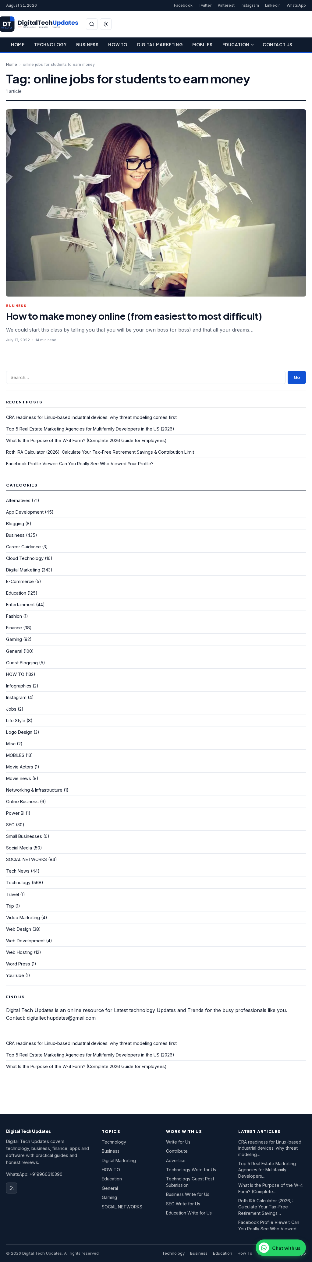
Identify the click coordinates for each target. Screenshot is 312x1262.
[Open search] (92, 24)
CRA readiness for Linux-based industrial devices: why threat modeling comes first (91, 417)
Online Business (22, 801)
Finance (14, 627)
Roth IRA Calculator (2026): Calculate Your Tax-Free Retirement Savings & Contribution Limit (100, 452)
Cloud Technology (25, 558)
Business (87, 44)
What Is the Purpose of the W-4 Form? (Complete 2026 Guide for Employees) (86, 440)
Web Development (25, 940)
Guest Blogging (22, 662)
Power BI (15, 813)
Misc (11, 743)
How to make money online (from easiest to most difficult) (134, 316)
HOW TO (15, 674)
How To (117, 44)
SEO (10, 824)
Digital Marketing (160, 44)
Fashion (14, 616)
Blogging (15, 523)
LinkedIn (273, 5)
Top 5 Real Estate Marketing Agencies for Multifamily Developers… (267, 1170)
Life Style (15, 720)
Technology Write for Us (191, 1169)
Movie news (18, 778)
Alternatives (18, 500)
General (14, 651)
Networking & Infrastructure (34, 790)
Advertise (176, 1160)
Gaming (14, 639)
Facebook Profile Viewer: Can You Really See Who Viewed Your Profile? (80, 463)
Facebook (183, 5)
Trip (10, 906)
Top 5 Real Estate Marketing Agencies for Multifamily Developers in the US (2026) (90, 428)
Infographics (18, 685)
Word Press (18, 963)
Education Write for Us (189, 1212)
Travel (12, 894)
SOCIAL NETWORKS (26, 859)
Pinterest (226, 5)
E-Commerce (20, 581)
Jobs (11, 709)
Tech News (18, 871)
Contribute (177, 1151)
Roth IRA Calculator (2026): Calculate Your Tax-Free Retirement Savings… (265, 1207)
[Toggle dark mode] (106, 24)
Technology (50, 44)
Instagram (250, 5)
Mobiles (202, 44)
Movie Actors (19, 766)
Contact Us (277, 44)
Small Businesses (24, 836)
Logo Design (19, 732)
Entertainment (20, 604)
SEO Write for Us (183, 1203)
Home (17, 44)
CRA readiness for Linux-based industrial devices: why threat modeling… (269, 1148)
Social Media (19, 847)
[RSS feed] (11, 1188)
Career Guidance (23, 546)
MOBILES (15, 755)
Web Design (18, 929)
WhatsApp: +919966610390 (34, 1174)
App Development (25, 512)
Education (235, 44)
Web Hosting (19, 952)
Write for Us (178, 1141)
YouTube (15, 975)
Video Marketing (23, 917)
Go (297, 377)
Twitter (205, 5)
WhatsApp (296, 5)
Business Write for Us (187, 1194)
